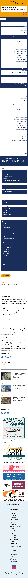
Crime (4, 170)
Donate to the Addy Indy (9, 2)
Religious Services (7, 212)
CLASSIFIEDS (5, 199)
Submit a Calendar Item (21, 61)
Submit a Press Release (21, 63)
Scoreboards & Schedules (9, 186)
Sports (14, 515)
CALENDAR (5, 206)
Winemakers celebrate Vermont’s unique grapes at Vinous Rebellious (19, 375)
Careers (25, 32)
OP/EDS (4, 189)
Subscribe (13, 528)
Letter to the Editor (7, 191)
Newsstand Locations (22, 23)
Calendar (13, 524)
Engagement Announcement (20, 51)
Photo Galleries (6, 174)
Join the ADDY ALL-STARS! (20, 36)
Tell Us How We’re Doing (21, 43)
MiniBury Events (7, 214)
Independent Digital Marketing (19, 72)
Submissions (24, 38)
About (25, 21)
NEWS (3, 169)
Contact (25, 26)
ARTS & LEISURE (6, 195)
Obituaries (14, 521)
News (2, 282)
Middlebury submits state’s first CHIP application (19, 386)
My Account (24, 85)
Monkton (3, 364)
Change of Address (22, 55)
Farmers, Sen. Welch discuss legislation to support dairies (19, 399)
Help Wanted (6, 201)
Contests (24, 40)
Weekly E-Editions (22, 78)
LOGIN (3, 19)
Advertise (24, 68)
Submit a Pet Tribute (22, 65)
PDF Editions (23, 76)
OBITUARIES (5, 197)
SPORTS (4, 184)
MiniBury (5, 178)
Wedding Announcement (21, 49)
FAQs (25, 28)
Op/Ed (14, 517)
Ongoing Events (6, 208)
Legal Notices (6, 203)
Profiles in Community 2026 (20, 83)
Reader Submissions (22, 41)
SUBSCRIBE (6, 276)
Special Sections (23, 80)
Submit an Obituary (22, 59)
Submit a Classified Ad (21, 57)
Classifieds (14, 523)
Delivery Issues (23, 30)
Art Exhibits (6, 210)
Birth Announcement (22, 53)
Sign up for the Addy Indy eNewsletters (13, 4)
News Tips (24, 45)
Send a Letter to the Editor (20, 47)
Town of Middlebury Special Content (11, 180)
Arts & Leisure (14, 519)
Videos (4, 172)
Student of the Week (7, 176)
